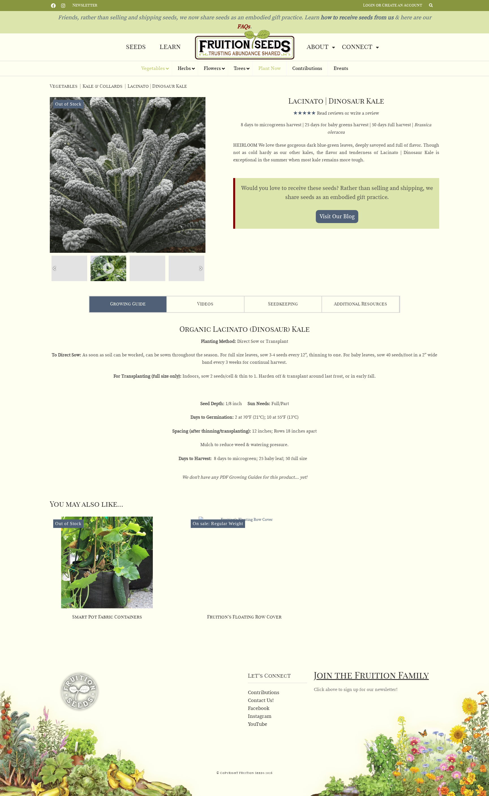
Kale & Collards (103, 86)
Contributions (263, 692)
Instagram (63, 5)
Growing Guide (128, 304)
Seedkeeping (283, 304)
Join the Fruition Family (371, 675)
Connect (357, 47)
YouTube (257, 724)
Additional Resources (360, 304)
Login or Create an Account (392, 5)
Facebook (53, 5)
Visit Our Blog (337, 216)
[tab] (128, 304)
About (318, 47)
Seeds (136, 47)
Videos (205, 304)
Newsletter (84, 5)
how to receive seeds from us (356, 17)
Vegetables (64, 86)
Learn (170, 47)
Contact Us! (261, 700)
